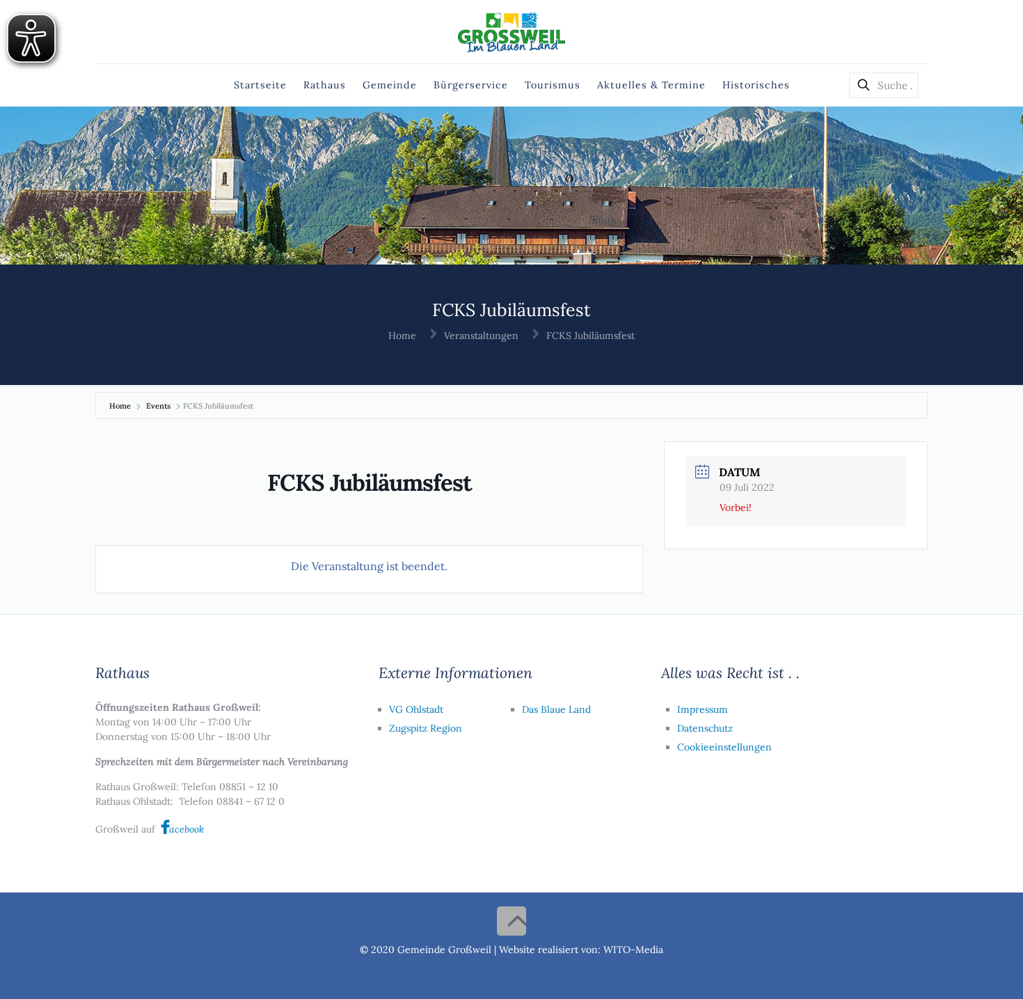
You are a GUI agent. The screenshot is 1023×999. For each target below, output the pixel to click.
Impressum (702, 709)
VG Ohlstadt (416, 709)
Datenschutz (705, 728)
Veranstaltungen (481, 335)
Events (158, 406)
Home (402, 335)
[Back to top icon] (511, 921)
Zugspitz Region (425, 728)
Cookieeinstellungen (724, 747)
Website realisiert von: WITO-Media (581, 949)
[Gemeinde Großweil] (512, 31)
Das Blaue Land (556, 709)
